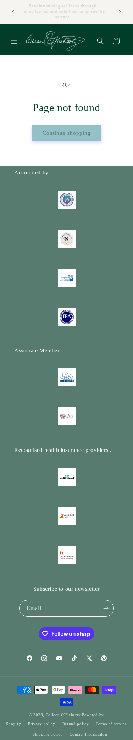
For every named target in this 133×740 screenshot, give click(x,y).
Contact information (88, 734)
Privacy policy (41, 724)
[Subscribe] (105, 608)
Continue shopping (67, 133)
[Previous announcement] (13, 12)
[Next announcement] (120, 12)
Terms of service (111, 724)
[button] (14, 41)
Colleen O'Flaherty (64, 715)
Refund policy (75, 724)
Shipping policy (48, 734)
